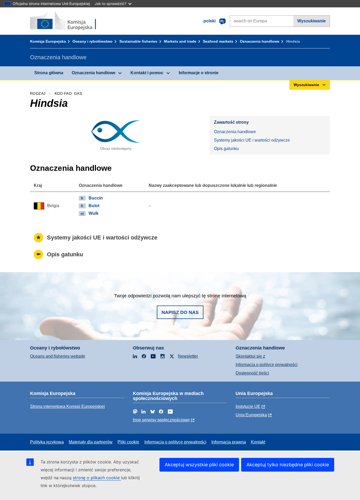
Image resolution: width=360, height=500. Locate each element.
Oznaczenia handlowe (259, 41)
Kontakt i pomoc (146, 73)
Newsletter (188, 356)
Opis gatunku (226, 148)
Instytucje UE (248, 406)
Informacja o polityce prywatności (267, 364)
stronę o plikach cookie (97, 477)
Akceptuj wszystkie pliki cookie (199, 464)
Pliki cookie (128, 442)
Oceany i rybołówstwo (92, 41)
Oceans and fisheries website (57, 356)
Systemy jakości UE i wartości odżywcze (252, 140)
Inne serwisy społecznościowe (161, 420)
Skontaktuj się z (250, 356)
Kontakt (258, 442)
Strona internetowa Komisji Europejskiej (67, 406)
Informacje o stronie (198, 73)
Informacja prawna (228, 442)
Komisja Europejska (48, 41)
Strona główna (48, 73)
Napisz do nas (180, 312)
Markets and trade (180, 41)
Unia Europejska (251, 415)
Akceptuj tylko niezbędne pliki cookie (287, 464)
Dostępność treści (252, 373)
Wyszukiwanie (311, 21)
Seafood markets (218, 41)
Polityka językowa (47, 442)
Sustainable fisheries (138, 41)
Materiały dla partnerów (91, 442)
